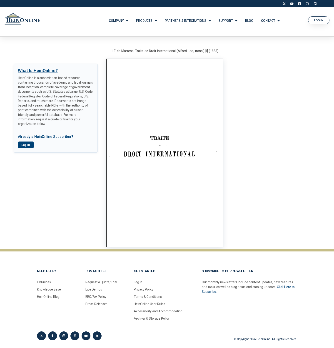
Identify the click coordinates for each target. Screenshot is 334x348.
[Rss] (97, 335)
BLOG (249, 20)
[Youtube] (86, 335)
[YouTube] (292, 3)
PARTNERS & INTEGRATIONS (185, 20)
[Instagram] (307, 3)
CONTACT (268, 20)
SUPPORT (226, 20)
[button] (318, 20)
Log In (25, 145)
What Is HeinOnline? (38, 70)
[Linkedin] (74, 335)
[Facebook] (299, 3)
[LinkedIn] (315, 3)
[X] (284, 3)
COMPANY (116, 20)
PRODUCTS (144, 20)
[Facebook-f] (52, 335)
